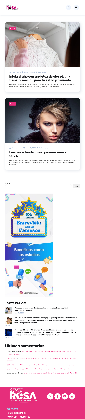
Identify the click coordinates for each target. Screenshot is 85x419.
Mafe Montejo (16, 72)
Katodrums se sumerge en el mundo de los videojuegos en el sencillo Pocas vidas (50, 373)
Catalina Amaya (16, 148)
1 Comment (42, 72)
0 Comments (43, 148)
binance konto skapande (15, 369)
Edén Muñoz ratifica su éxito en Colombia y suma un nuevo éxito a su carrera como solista (46, 365)
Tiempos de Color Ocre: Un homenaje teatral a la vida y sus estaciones (50, 369)
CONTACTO (12, 409)
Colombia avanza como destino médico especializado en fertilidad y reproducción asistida (42, 309)
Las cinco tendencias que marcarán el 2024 (38, 154)
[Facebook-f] (57, 396)
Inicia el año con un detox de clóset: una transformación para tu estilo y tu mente (40, 78)
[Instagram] (72, 396)
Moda (12, 28)
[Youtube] (65, 396)
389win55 (10, 365)
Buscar (7, 183)
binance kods (11, 358)
